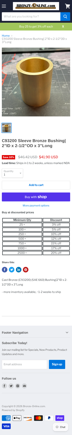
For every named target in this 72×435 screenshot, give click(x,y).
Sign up (57, 364)
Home (6, 35)
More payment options (36, 205)
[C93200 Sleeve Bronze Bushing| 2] (36, 84)
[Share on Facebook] (4, 269)
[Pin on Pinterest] (25, 269)
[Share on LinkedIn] (18, 269)
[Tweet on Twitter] (11, 269)
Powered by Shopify (13, 410)
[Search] (65, 16)
